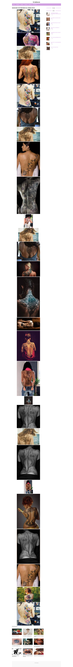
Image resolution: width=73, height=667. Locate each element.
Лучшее (22, 4)
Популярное (35, 4)
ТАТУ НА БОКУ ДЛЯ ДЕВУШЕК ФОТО (56, 37)
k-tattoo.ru (36, 2)
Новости (30, 4)
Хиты (14, 4)
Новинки (26, 4)
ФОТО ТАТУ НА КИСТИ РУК (54, 47)
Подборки (17, 4)
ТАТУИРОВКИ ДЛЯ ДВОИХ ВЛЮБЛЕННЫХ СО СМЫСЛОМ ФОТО (56, 13)
